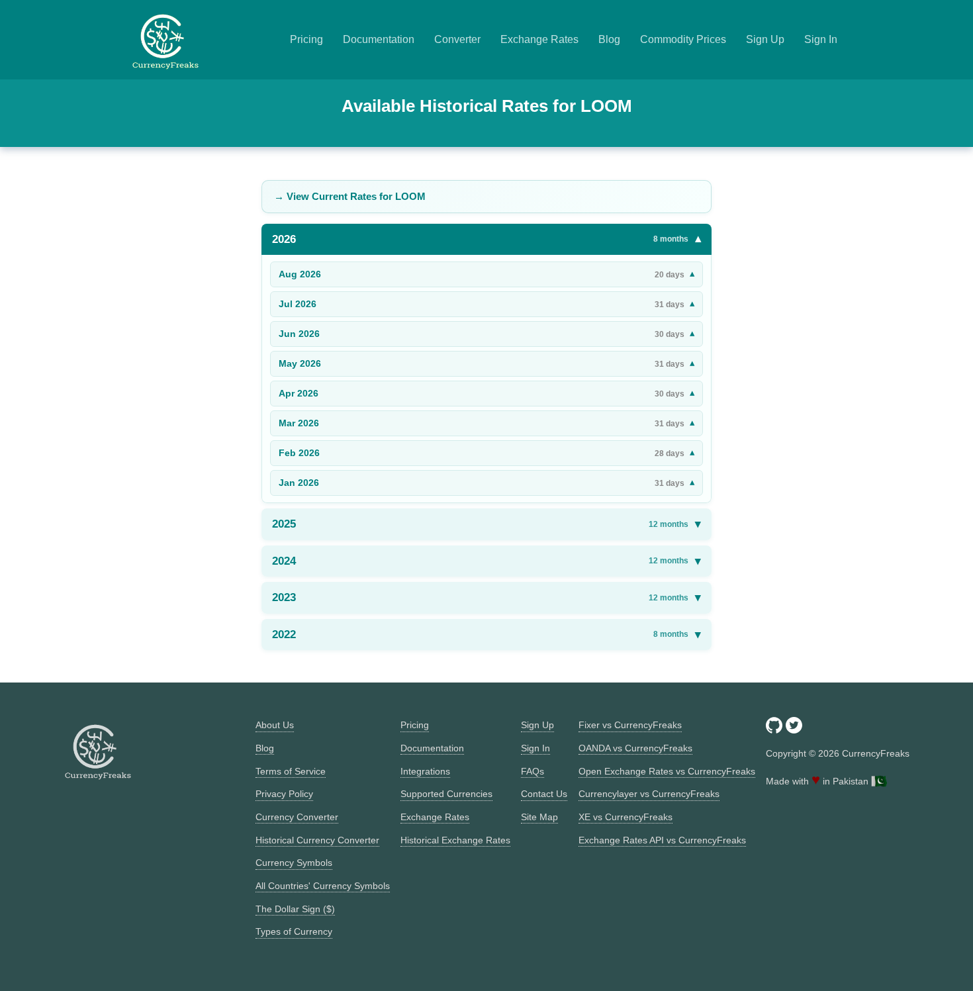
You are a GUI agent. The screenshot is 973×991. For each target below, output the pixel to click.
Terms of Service (290, 771)
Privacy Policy (284, 793)
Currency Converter (296, 817)
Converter (457, 39)
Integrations (425, 771)
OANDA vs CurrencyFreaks (635, 748)
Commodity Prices (683, 39)
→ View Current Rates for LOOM (350, 196)
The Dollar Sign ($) (295, 909)
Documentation (378, 39)
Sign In (820, 39)
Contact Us (544, 793)
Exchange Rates (539, 39)
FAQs (532, 771)
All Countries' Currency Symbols (322, 885)
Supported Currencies (446, 793)
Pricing (306, 39)
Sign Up (765, 39)
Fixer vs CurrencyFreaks (630, 725)
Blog (609, 39)
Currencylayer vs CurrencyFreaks (649, 793)
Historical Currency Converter (317, 840)
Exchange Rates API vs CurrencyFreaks (662, 840)
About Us (274, 725)
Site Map (539, 817)
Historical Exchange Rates (455, 840)
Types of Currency (293, 931)
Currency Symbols (293, 862)
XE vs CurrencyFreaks (625, 817)
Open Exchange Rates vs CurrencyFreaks (667, 771)
